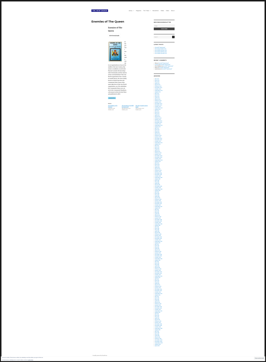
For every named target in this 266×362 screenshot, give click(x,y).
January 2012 (158, 305)
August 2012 (157, 295)
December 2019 (158, 173)
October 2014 (158, 257)
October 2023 (158, 106)
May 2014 (157, 264)
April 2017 (157, 213)
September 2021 (158, 142)
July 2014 (157, 261)
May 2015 (157, 247)
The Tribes (146, 10)
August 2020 (158, 161)
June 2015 (157, 245)
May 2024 (157, 96)
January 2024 (158, 102)
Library (130, 10)
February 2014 (158, 269)
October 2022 (158, 123)
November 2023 (158, 105)
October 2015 (158, 240)
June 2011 (157, 315)
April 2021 (157, 150)
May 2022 (157, 131)
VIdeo (167, 10)
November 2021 (158, 139)
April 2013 (157, 283)
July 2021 (157, 145)
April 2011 (157, 318)
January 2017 (158, 218)
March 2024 (157, 99)
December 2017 (158, 202)
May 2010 (157, 334)
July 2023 (157, 110)
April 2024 (157, 97)
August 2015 (157, 242)
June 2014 (157, 263)
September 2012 (158, 293)
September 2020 (159, 160)
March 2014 (157, 267)
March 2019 (157, 184)
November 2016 (158, 221)
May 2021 (157, 148)
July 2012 (157, 296)
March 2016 (157, 232)
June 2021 (157, 147)
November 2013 (158, 273)
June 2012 (157, 298)
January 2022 (158, 137)
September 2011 (158, 311)
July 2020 (157, 163)
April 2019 (157, 183)
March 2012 (157, 302)
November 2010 (158, 325)
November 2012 (158, 290)
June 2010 (157, 332)
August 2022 (158, 126)
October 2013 (158, 274)
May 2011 (157, 316)
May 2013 (157, 282)
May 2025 (157, 81)
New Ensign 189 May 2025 (161, 51)
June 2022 (157, 129)
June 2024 (157, 94)
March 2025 (157, 84)
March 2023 (157, 116)
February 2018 (158, 199)
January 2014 (158, 270)
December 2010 (158, 324)
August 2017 (157, 208)
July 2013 (157, 279)
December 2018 (158, 186)
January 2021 (158, 154)
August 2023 (158, 109)
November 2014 (158, 255)
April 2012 (157, 300)
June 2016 (157, 228)
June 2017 (157, 210)
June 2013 (157, 280)
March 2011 (157, 319)
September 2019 (158, 177)
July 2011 (157, 313)
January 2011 (158, 322)
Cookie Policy (30, 359)
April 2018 (157, 196)
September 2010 (158, 328)
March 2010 (157, 337)
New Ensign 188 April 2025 (161, 53)
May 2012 (157, 299)
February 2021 (158, 152)
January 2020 (158, 171)
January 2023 (158, 119)
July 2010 (157, 331)
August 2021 (157, 144)
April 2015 (157, 248)
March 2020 (157, 168)
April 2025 (157, 83)
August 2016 (157, 225)
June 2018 (157, 193)
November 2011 (158, 308)
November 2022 (158, 122)
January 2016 (158, 235)
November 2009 (158, 341)
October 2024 (158, 89)
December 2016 (158, 219)
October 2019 (158, 176)
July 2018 (157, 192)
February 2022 (158, 135)
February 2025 (158, 86)
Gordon (156, 64)
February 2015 (158, 251)
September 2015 (158, 241)
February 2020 (158, 170)
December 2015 (158, 237)
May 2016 (157, 229)
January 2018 (158, 200)
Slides (162, 10)
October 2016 (158, 222)
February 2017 (158, 216)
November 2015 (158, 238)
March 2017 (157, 215)
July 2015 (157, 244)
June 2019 (157, 180)
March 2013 (157, 284)
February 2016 (158, 234)
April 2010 (157, 335)
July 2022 (157, 128)
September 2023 (159, 108)
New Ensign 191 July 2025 (160, 48)
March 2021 (157, 151)
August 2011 (157, 312)
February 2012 (158, 303)
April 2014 (157, 266)
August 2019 (157, 179)
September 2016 (158, 224)
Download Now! (112, 98)
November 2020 (158, 157)
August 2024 (158, 92)
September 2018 (158, 189)
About (173, 10)
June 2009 (157, 345)
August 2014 (157, 260)
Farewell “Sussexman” (160, 47)
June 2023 (157, 112)
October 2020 (158, 158)
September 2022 (159, 125)
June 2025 (157, 80)
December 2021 (158, 138)
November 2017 (158, 203)
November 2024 (158, 87)
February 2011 (158, 321)
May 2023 (157, 113)
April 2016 (157, 231)
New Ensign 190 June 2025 (161, 50)
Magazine (138, 10)
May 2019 (157, 181)
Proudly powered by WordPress (100, 355)
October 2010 (158, 327)
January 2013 (158, 287)
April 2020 (157, 167)
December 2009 (158, 340)
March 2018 (157, 197)
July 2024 (157, 93)
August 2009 (158, 344)
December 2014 (158, 254)
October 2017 (158, 205)
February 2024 (158, 100)
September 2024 (159, 90)
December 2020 (158, 155)
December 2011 (158, 306)
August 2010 (157, 329)
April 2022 (157, 132)
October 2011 (158, 309)
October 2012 (158, 292)
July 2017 (157, 209)
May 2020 (157, 166)
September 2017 (158, 206)
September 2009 (159, 342)
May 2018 (157, 195)
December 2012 (158, 289)
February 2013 (158, 286)
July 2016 (157, 226)
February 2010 (158, 338)
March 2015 (157, 250)
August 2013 (157, 277)
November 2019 (158, 174)
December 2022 (158, 121)
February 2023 (158, 118)
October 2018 (158, 187)
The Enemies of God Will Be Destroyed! (127, 106)
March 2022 (157, 134)
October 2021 (158, 141)
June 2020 (157, 164)
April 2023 (157, 115)
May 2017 (157, 212)
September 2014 (158, 258)
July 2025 (157, 79)
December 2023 (158, 103)
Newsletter (156, 10)
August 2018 (157, 190)
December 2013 (158, 271)
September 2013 (158, 276)
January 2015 (158, 253)
